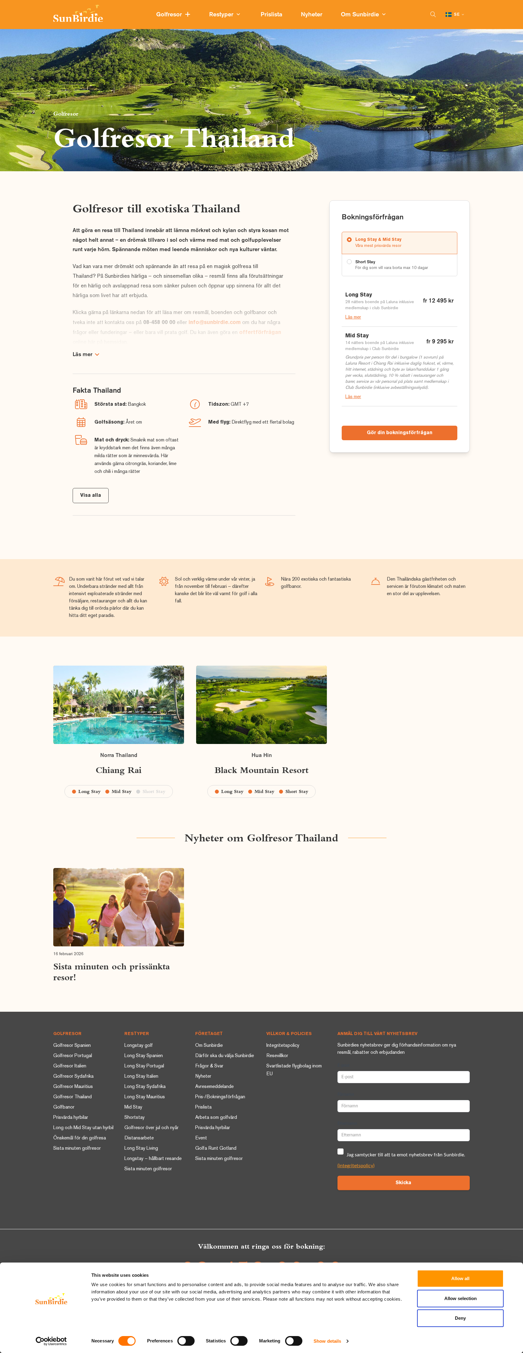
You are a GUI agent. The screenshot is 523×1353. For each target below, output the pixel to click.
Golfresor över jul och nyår (151, 1128)
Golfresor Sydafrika (73, 1076)
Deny (460, 1318)
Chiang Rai (119, 770)
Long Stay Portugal (144, 1066)
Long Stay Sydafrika (145, 1087)
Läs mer (353, 317)
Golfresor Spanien (72, 1045)
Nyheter (312, 14)
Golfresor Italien (69, 1066)
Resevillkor (277, 1056)
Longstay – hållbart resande (153, 1159)
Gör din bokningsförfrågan (400, 433)
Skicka (403, 1183)
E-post (343, 1065)
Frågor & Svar (209, 1066)
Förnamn (345, 1095)
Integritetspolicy (282, 1045)
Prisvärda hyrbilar (70, 1117)
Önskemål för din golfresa (79, 1138)
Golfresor (170, 14)
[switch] (186, 1341)
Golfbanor (63, 1107)
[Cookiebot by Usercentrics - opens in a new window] (51, 1341)
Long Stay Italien (141, 1076)
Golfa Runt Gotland (215, 1148)
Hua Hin (262, 755)
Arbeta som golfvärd (216, 1117)
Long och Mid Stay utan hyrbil (83, 1128)
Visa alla (90, 495)
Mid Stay (133, 1107)
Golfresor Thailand (72, 1097)
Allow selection (460, 1298)
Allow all (460, 1278)
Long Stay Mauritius (144, 1097)
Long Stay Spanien (143, 1056)
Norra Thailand (118, 755)
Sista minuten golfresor (77, 1148)
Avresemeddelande (214, 1087)
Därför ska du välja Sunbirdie (224, 1056)
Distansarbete (139, 1138)
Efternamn (347, 1124)
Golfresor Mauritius (73, 1087)
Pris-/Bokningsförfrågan (220, 1097)
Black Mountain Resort (261, 770)
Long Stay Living (141, 1148)
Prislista (272, 14)
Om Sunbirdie (361, 14)
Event (201, 1138)
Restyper (222, 14)
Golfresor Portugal (72, 1056)
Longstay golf (138, 1045)
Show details (327, 1341)
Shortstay (134, 1117)
